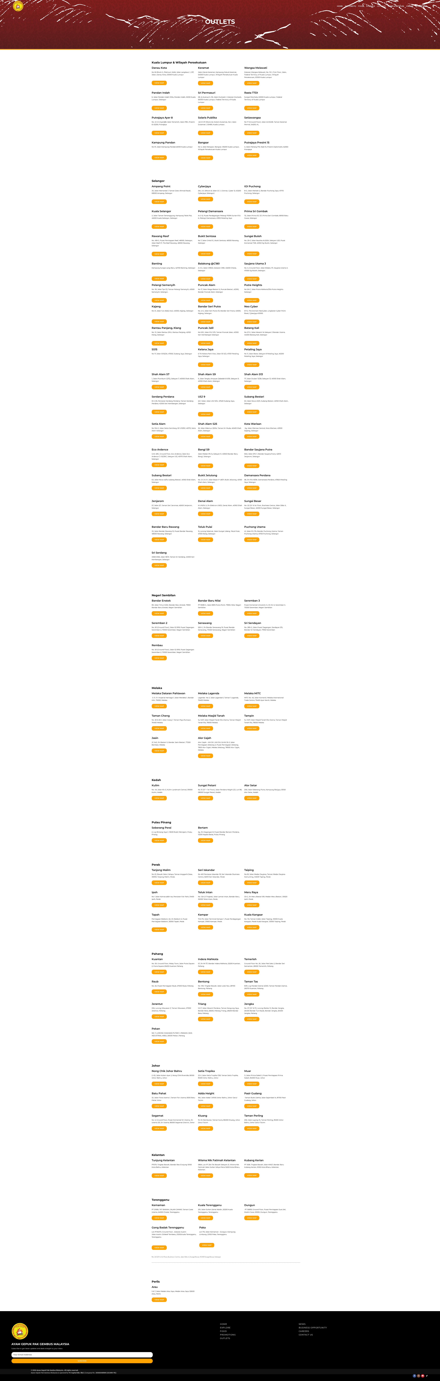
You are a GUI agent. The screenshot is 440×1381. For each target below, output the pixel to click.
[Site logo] (18, 6)
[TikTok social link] (427, 1376)
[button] (159, 157)
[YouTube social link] (422, 1376)
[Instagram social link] (418, 1376)
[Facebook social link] (414, 1376)
